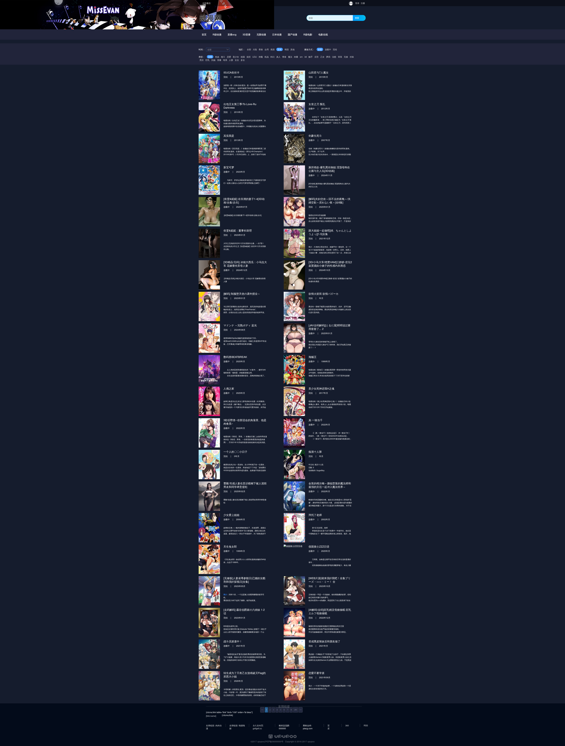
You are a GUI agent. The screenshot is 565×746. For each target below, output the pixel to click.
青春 (284, 56)
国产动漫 (292, 34)
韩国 (287, 49)
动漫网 (210, 18)
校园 (243, 56)
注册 (363, 3)
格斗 (223, 56)
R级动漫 (217, 34)
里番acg (232, 34)
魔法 (290, 56)
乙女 (322, 56)
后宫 (316, 56)
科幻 (272, 56)
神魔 (261, 56)
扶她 (213, 60)
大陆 (255, 49)
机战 (267, 56)
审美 (340, 56)
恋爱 (229, 56)
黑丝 (202, 60)
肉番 (296, 56)
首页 (204, 34)
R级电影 (307, 34)
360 (347, 725)
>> (301, 710)
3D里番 (246, 34)
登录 (357, 3)
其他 (292, 49)
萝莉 (328, 56)
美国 (272, 49)
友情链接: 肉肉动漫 (214, 725)
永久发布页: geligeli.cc (258, 725)
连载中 (328, 49)
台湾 (267, 49)
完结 (335, 49)
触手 (311, 56)
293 (295, 710)
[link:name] (211, 715)
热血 (217, 56)
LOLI (254, 56)
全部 (249, 49)
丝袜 (352, 56)
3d (305, 56)
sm (301, 56)
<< (262, 710)
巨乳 (207, 60)
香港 (261, 49)
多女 (243, 60)
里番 (219, 60)
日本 (279, 49)
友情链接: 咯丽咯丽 (237, 725)
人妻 (231, 60)
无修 (346, 56)
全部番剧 (206, 3)
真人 (278, 56)
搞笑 (249, 56)
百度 (329, 725)
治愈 (334, 56)
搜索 (357, 17)
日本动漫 (277, 34)
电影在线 (323, 34)
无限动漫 (261, 34)
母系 (225, 60)
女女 (237, 60)
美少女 (236, 56)
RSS (366, 725)
